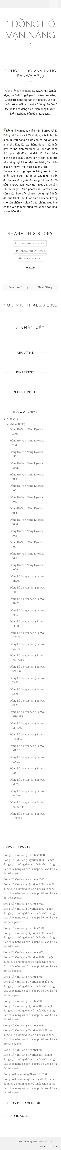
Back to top (47, 1146)
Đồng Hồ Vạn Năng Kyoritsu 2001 (23, 928)
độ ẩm (53, 184)
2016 (10, 419)
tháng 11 (15, 424)
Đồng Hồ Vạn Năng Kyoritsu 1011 (23, 1049)
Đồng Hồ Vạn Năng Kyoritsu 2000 (23, 879)
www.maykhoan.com (42, 1141)
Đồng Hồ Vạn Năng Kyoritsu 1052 (23, 952)
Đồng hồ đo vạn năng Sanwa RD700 (25, 1074)
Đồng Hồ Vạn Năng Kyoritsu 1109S (24, 855)
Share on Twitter (33, 251)
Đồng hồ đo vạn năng (18, 90)
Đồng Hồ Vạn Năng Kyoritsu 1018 (23, 1025)
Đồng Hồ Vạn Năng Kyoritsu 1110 (23, 1001)
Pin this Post (33, 258)
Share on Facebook (31, 243)
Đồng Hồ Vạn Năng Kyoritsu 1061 (23, 976)
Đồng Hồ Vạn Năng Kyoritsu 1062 (23, 903)
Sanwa (19, 135)
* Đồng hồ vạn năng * (30, 35)
